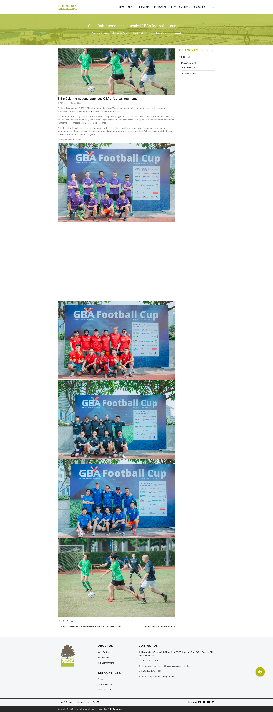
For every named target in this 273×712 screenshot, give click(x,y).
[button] (260, 671)
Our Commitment (106, 663)
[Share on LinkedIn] (71, 621)
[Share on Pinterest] (67, 621)
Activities (126, 33)
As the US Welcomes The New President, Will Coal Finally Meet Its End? (91, 626)
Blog (183, 57)
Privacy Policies (84, 702)
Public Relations (105, 684)
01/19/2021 (64, 103)
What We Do (103, 657)
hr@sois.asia (147, 671)
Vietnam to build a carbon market (158, 626)
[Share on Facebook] (59, 621)
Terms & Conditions (66, 702)
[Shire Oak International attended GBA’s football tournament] (116, 71)
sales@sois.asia (174, 666)
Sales (100, 679)
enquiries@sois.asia (166, 676)
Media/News (115, 33)
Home (105, 33)
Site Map (97, 702)
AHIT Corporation (115, 709)
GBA (90, 111)
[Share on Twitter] (63, 621)
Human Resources (106, 690)
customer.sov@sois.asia (152, 666)
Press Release (190, 73)
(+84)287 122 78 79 (150, 661)
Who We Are (103, 652)
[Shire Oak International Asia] (68, 7)
